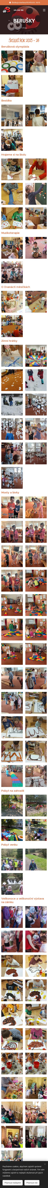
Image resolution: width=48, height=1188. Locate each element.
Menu (44, 10)
